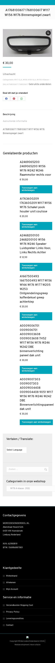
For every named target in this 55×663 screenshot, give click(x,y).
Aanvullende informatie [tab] (15, 121)
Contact (9, 625)
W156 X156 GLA (29, 80)
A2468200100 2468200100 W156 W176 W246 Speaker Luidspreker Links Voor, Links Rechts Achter (35, 244)
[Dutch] (7, 445)
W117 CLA (18, 80)
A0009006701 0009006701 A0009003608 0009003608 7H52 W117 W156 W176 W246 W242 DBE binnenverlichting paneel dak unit (35, 340)
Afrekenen (11, 582)
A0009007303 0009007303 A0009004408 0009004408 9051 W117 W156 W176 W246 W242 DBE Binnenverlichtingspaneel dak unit (37, 394)
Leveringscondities (15, 618)
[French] (13, 445)
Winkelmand (11, 576)
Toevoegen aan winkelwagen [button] (29, 189)
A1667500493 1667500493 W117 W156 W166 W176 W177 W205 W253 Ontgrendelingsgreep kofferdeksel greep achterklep (36, 289)
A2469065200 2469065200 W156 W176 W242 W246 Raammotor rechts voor (35, 168)
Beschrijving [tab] (9, 114)
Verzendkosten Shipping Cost (19, 605)
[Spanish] (21, 445)
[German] (16, 445)
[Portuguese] (19, 445)
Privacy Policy (12, 612)
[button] (48, 33)
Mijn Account (12, 589)
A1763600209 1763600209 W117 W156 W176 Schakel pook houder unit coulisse (36, 205)
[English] (10, 445)
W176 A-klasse (43, 80)
